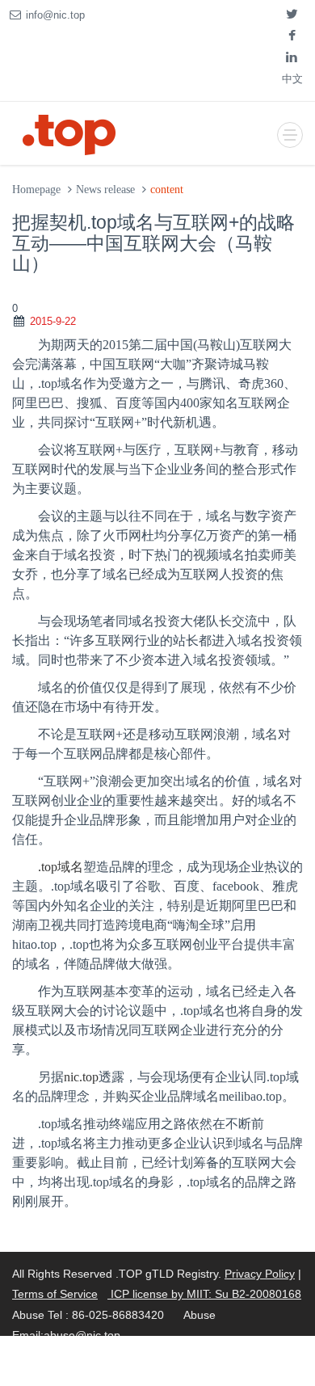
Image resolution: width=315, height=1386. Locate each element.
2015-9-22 (53, 321)
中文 (292, 79)
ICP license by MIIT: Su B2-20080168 (204, 1293)
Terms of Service (55, 1293)
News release (105, 189)
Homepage (36, 189)
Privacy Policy (260, 1273)
